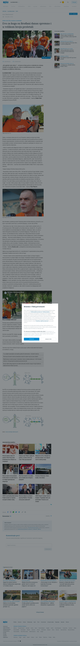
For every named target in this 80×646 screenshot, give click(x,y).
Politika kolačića (46, 311)
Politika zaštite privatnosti (36, 311)
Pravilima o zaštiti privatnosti (42, 320)
